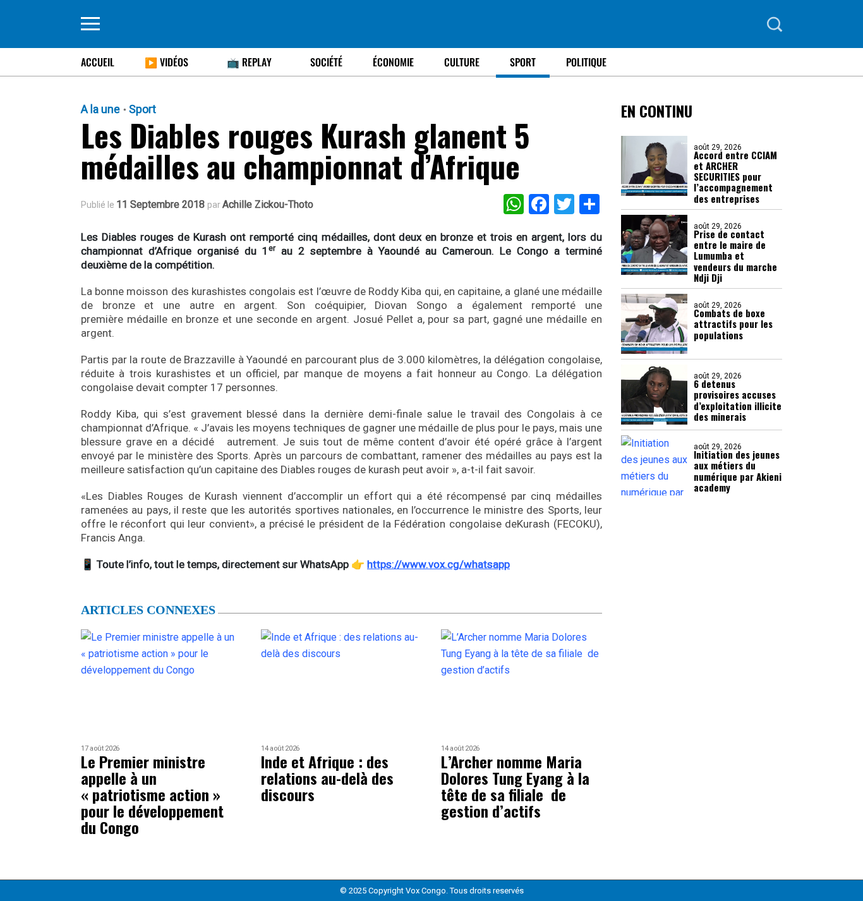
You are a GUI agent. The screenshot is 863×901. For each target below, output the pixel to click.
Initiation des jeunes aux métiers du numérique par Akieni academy (738, 471)
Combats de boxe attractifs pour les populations (733, 324)
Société (326, 62)
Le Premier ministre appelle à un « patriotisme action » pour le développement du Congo (152, 794)
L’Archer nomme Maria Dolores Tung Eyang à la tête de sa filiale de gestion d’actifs (515, 786)
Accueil (97, 62)
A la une (100, 109)
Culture (462, 62)
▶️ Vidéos (166, 62)
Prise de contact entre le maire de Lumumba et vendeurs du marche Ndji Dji (735, 256)
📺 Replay (249, 62)
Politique (586, 62)
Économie (393, 62)
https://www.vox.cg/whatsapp (438, 564)
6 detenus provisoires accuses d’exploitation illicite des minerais (738, 400)
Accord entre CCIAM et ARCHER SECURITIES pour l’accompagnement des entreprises (735, 177)
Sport (523, 62)
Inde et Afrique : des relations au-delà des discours (327, 777)
